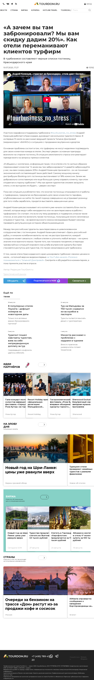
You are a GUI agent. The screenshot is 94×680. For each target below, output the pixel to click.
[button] (40, 365)
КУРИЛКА (35, 10)
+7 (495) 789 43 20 (41, 658)
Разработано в (78, 658)
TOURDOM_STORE (68, 10)
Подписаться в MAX (45, 280)
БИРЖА (24, 10)
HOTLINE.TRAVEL (50, 10)
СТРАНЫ (14, 10)
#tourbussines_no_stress (63, 133)
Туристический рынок (14, 274)
